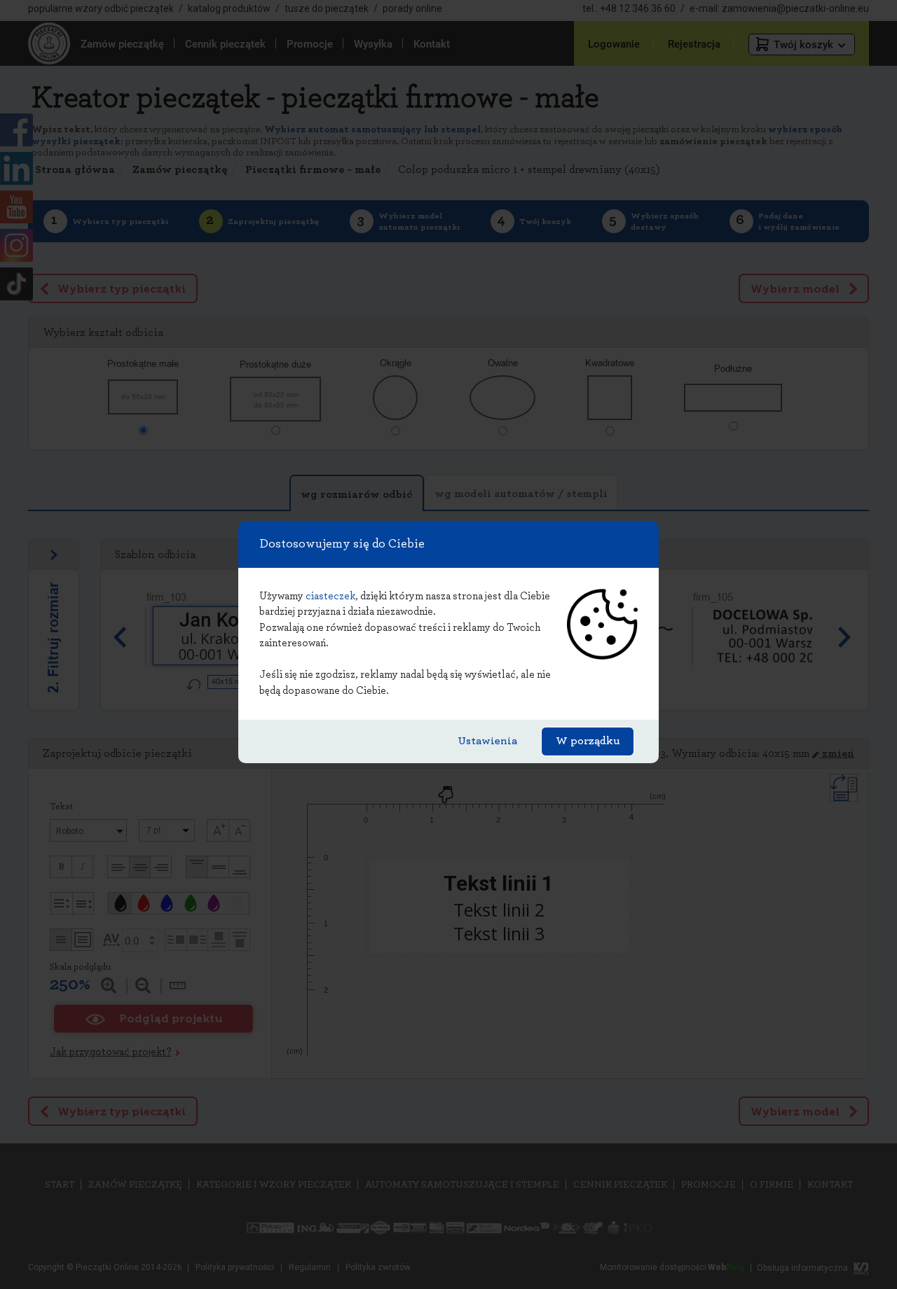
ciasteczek (330, 596)
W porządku (587, 740)
